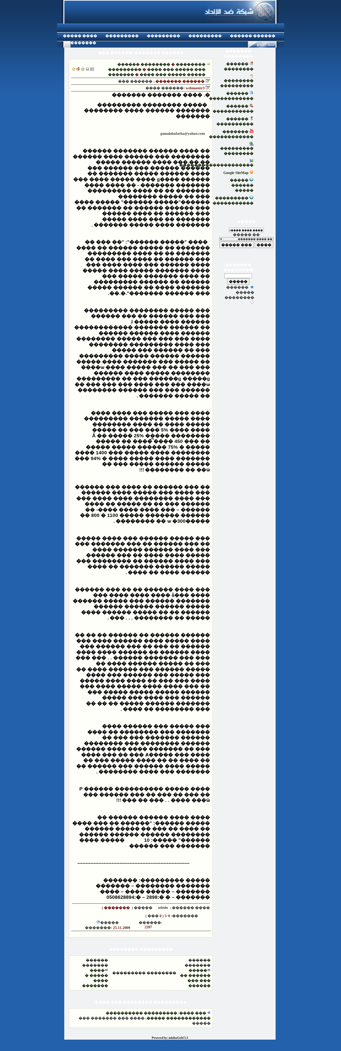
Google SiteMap (236, 173)
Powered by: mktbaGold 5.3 (170, 1037)
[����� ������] (78, 69)
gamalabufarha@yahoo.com (181, 133)
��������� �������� (237, 150)
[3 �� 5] (100, 915)
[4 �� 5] (93, 915)
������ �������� (143, 64)
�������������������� (216, 165)
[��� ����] (87, 69)
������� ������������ (231, 134)
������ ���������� (235, 121)
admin (162, 907)
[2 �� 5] (107, 915)
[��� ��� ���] (92, 69)
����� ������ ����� (242, 185)
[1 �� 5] (114, 915)
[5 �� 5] (87, 915)
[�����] (83, 69)
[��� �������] (73, 69)
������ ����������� (233, 108)
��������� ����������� (233, 200)
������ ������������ (231, 95)
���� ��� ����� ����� (173, 75)
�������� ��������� (237, 83)
